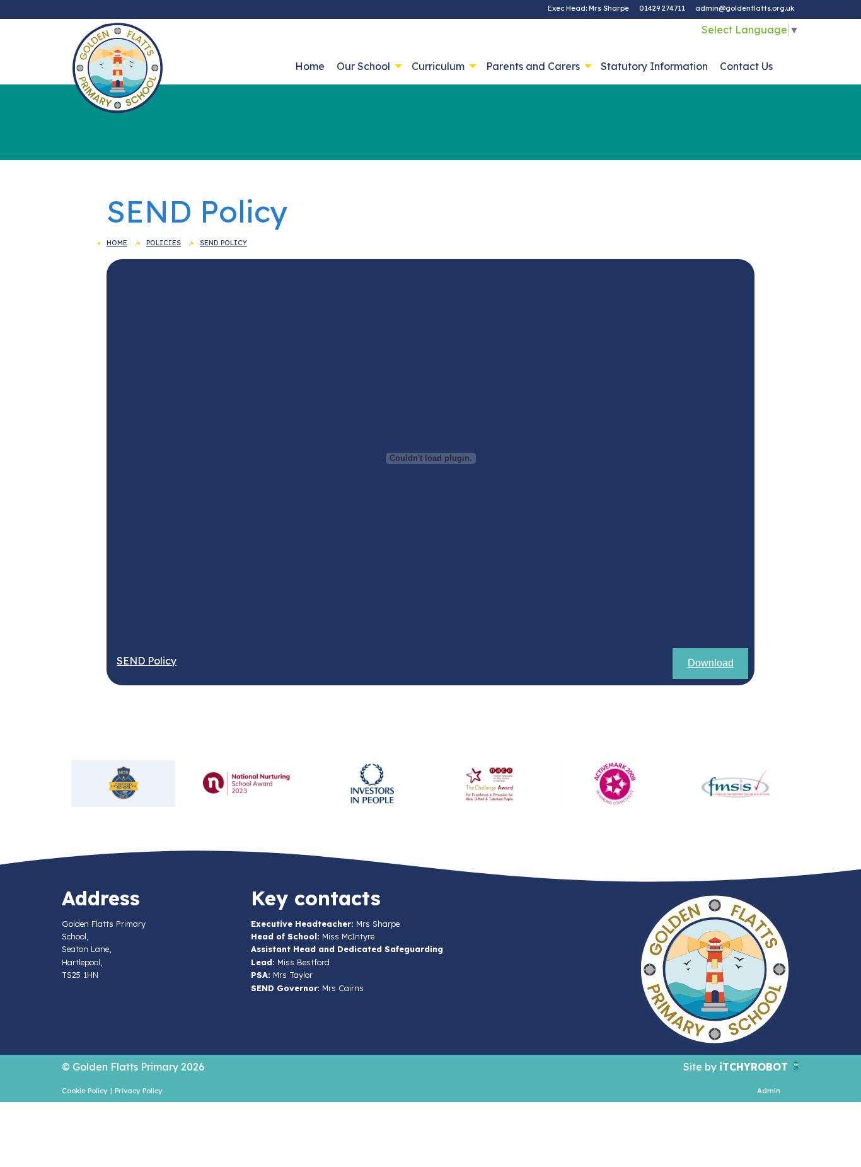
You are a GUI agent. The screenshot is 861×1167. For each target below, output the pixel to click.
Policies (163, 242)
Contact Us (746, 66)
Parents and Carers (533, 66)
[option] (123, 784)
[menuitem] (310, 66)
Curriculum (438, 66)
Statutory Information (654, 66)
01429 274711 (662, 8)
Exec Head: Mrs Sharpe (588, 8)
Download (711, 663)
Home (310, 66)
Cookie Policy (85, 1090)
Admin (768, 1090)
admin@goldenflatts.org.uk (744, 8)
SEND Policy (223, 242)
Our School (363, 66)
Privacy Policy (139, 1090)
